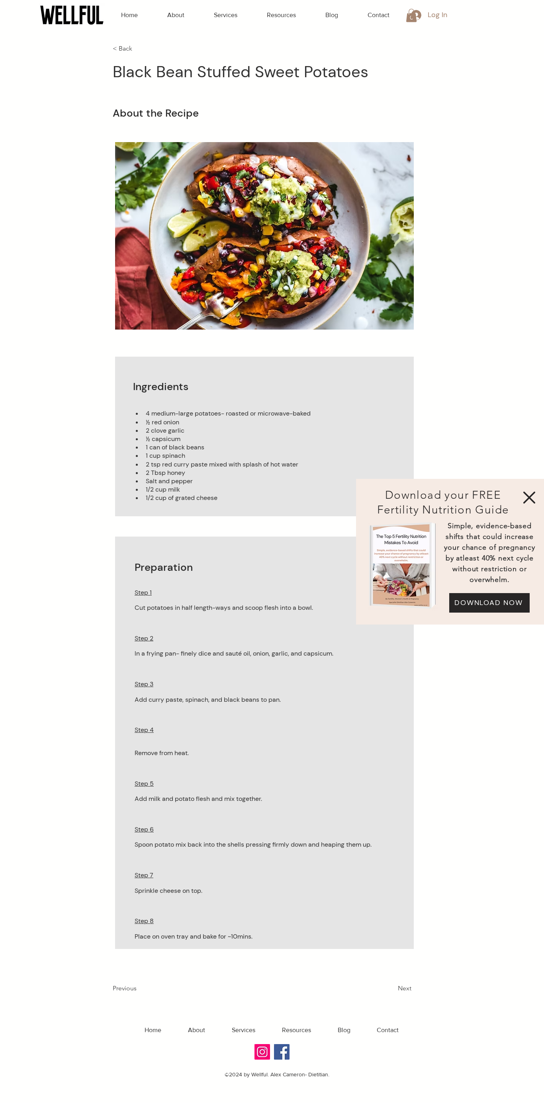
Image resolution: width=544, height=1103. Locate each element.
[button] (529, 498)
